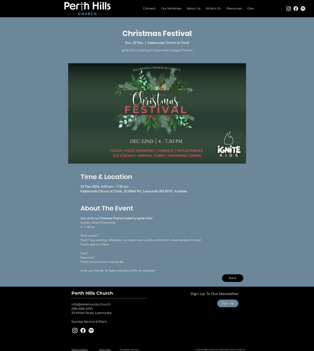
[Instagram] (289, 8)
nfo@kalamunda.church (91, 304)
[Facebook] (296, 8)
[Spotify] (303, 8)
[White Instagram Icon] (74, 330)
